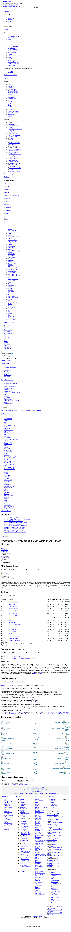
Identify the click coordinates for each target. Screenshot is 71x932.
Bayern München (12, 109)
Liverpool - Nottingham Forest (53, 814)
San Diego (24, 863)
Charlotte (23, 827)
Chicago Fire (12, 127)
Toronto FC (12, 138)
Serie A (10, 55)
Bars (52, 886)
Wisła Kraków (13, 617)
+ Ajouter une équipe (10, 367)
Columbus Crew (25, 845)
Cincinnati (23, 829)
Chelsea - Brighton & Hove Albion (55, 817)
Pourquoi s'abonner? (29, 780)
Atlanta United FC (14, 141)
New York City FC (14, 133)
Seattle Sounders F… (15, 168)
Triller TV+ (11, 310)
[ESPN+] (38, 410)
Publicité (53, 878)
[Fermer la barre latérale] (1, 535)
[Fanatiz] (33, 410)
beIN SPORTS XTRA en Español (39, 713)
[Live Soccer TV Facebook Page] (55, 861)
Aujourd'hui (11, 18)
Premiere (10, 305)
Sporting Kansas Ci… (15, 171)
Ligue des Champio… (14, 46)
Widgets (53, 877)
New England (24, 826)
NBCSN (10, 258)
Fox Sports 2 (11, 246)
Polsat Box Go (16, 658)
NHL (59, 900)
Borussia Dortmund (13, 111)
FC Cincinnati (12, 132)
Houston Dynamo (14, 150)
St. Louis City (24, 855)
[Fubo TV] (4, 410)
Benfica (10, 106)
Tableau (3, 561)
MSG (9, 301)
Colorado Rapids (13, 158)
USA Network (12, 255)
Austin (23, 870)
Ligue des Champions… (8, 804)
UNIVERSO (11, 261)
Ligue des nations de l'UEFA (12, 400)
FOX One (10, 290)
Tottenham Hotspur (13, 92)
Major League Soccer (13, 36)
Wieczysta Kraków (14, 638)
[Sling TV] (11, 410)
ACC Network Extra (13, 268)
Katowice (11, 620)
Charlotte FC (12, 130)
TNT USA (11, 308)
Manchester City (12, 89)
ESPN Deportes (12, 241)
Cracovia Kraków (13, 608)
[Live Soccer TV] (6, 1)
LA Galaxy (12, 166)
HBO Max (11, 293)
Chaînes (6, 177)
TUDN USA (11, 254)
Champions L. (8, 330)
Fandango (10, 286)
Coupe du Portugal (13, 62)
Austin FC (12, 169)
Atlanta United (25, 838)
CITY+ (10, 282)
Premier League (12, 52)
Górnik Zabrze (13, 604)
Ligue (4, 357)
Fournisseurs (54, 885)
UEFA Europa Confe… (14, 51)
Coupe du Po (7, 348)
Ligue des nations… (13, 49)
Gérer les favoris (6, 360)
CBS (9, 232)
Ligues (6, 29)
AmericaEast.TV (12, 271)
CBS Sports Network (13, 236)
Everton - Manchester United (52, 842)
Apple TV (10, 247)
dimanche (10, 23)
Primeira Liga (11, 60)
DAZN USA (11, 257)
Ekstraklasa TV (5, 575)
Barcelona (10, 95)
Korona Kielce (13, 606)
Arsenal (10, 84)
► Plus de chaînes (6, 511)
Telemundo (11, 260)
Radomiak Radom (14, 636)
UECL (6, 334)
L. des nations (8, 333)
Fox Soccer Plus (12, 240)
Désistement (54, 882)
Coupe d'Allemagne (13, 63)
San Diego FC (13, 165)
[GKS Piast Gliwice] (5, 557)
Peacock (10, 266)
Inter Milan (11, 102)
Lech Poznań (12, 611)
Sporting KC (24, 871)
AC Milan (10, 103)
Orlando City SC (13, 136)
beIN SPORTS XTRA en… (39, 850)
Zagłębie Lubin (13, 615)
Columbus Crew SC (15, 146)
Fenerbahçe (11, 114)
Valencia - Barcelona (52, 845)
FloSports (10, 288)
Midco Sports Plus (13, 297)
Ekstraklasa (4, 536)
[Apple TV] (17, 410)
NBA (52, 900)
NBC (9, 235)
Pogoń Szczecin (13, 613)
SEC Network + (12, 307)
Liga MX (10, 72)
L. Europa (7, 331)
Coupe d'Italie (11, 65)
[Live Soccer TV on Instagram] (55, 868)
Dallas (22, 854)
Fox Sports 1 (11, 243)
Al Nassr (10, 116)
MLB (52, 902)
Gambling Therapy (38, 916)
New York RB (25, 832)
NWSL (10, 39)
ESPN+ (10, 244)
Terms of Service (23, 784)
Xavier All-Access (13, 318)
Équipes (6, 78)
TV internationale (5, 562)
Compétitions (4, 380)
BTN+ (9, 277)
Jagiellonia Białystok (14, 624)
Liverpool (10, 87)
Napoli (9, 105)
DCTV (10, 283)
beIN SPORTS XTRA (14, 274)
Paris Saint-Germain (13, 112)
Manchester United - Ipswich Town (55, 823)
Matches (6, 11)
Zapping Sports (12, 319)
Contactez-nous (55, 894)
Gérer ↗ (7, 363)
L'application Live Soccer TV (56, 874)
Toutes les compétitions (10, 75)
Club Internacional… (14, 125)
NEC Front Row (12, 302)
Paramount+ (11, 249)
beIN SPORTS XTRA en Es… (12, 464)
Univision (10, 265)
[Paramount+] (26, 410)
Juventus (10, 100)
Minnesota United (26, 862)
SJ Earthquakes (25, 852)
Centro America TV (13, 280)
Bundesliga (11, 57)
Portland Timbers (13, 161)
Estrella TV (11, 285)
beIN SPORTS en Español (11, 439)
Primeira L (7, 347)
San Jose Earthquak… (15, 154)
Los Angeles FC (13, 152)
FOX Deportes (12, 263)
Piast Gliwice (4, 550)
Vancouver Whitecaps (23, 847)
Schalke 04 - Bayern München (53, 839)
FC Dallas (11, 155)
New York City (25, 830)
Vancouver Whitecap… (15, 149)
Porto (9, 108)
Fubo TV (53, 801)
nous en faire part (37, 673)
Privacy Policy (12, 784)
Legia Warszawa (13, 602)
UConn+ (10, 313)
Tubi (9, 311)
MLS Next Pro (12, 299)
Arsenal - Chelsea (57, 847)
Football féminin (55, 872)
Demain (10, 19)
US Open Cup (11, 38)
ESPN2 (10, 238)
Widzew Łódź (12, 622)
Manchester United (13, 91)
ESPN (9, 233)
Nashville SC (12, 124)
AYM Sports (11, 272)
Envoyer (20, 780)
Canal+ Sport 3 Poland (30, 658)
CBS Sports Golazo (13, 279)
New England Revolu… (15, 129)
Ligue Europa (11, 48)
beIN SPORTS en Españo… (15, 251)
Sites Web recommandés (54, 888)
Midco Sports (11, 296)
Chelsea (10, 86)
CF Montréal (12, 144)
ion (8, 294)
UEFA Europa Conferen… (8, 812)
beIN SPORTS (12, 230)
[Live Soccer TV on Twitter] (55, 865)
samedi (9, 21)
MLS (5, 336)
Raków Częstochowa (14, 640)
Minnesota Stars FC (14, 163)
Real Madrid (11, 97)
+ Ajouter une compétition (11, 383)
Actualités (7, 325)
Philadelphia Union (14, 143)
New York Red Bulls (14, 135)
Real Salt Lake (13, 160)
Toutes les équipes (9, 174)
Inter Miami (24, 823)
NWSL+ (10, 304)
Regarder (3, 559)
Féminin (6, 327)
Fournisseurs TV (52, 796)
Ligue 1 (10, 59)
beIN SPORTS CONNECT (8, 713)
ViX (9, 315)
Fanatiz (10, 229)
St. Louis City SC (13, 157)
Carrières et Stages (56, 883)
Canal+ (22, 658)
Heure (10, 357)
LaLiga (10, 54)
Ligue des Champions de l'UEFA (13, 392)
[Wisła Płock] (5, 551)
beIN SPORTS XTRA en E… (16, 276)
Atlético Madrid (12, 98)
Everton (10, 94)
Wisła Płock (4, 548)
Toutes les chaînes (9, 322)
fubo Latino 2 (11, 291)
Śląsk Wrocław (13, 627)
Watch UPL (11, 316)
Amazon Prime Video (13, 269)
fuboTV (10, 252)
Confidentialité (55, 880)
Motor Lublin (12, 629)
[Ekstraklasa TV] (6, 573)
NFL (56, 900)
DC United (12, 140)
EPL (5, 339)
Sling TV (53, 799)
